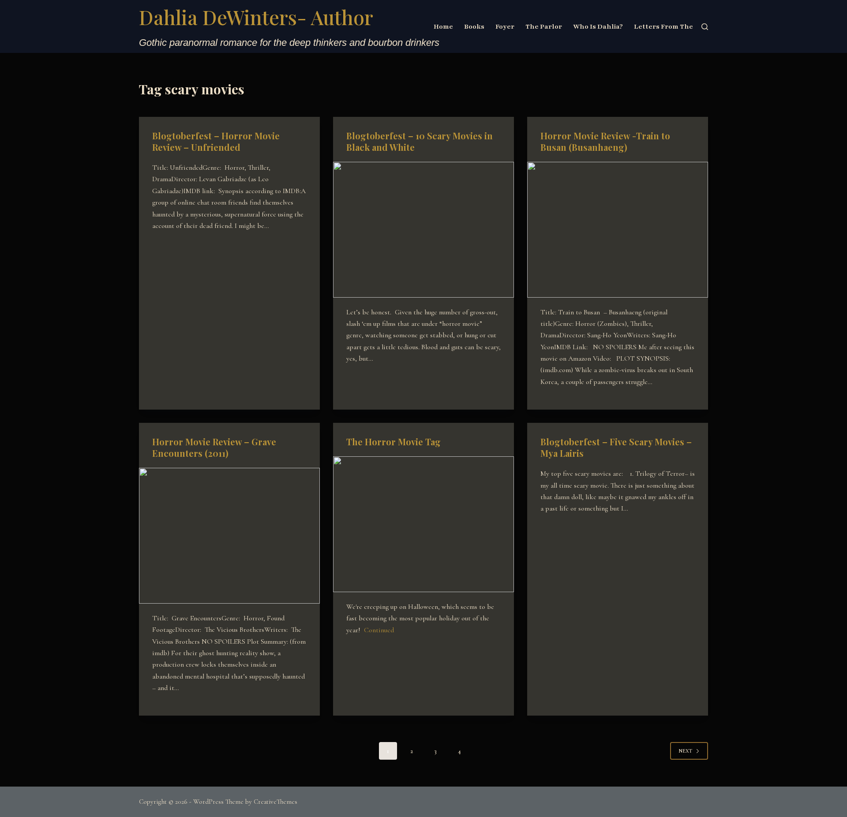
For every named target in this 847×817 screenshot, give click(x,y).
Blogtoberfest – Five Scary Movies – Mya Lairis (616, 447)
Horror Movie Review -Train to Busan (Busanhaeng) (605, 141)
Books (474, 26)
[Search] (704, 26)
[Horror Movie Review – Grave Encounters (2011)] (229, 536)
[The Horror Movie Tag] (423, 524)
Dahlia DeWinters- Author (256, 17)
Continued (379, 630)
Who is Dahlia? (598, 26)
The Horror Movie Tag (393, 442)
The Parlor (543, 26)
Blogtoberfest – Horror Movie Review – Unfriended (216, 141)
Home (443, 26)
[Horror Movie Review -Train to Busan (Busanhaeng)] (617, 230)
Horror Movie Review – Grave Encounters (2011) (214, 447)
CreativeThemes (275, 802)
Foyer (504, 26)
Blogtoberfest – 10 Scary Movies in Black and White (419, 141)
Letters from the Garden (677, 26)
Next (685, 751)
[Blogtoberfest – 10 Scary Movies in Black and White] (423, 230)
